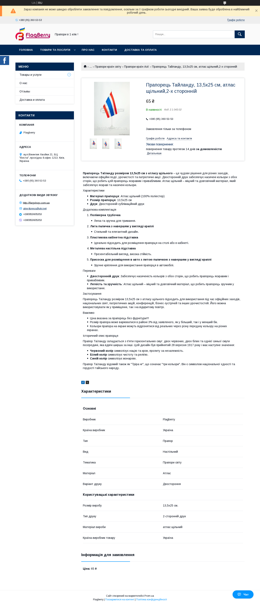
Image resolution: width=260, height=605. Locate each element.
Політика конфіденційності (151, 599)
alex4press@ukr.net (35, 208)
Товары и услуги (30, 74)
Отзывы (25, 91)
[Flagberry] (32, 39)
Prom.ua (149, 595)
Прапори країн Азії (136, 66)
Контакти (109, 49)
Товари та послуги (55, 49)
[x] (87, 383)
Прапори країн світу (108, 66)
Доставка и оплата (32, 99)
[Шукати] (240, 34)
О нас (23, 83)
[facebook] (83, 383)
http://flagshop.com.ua (36, 202)
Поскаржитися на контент (119, 599)
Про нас (88, 49)
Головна (26, 49)
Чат (246, 594)
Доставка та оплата (140, 49)
